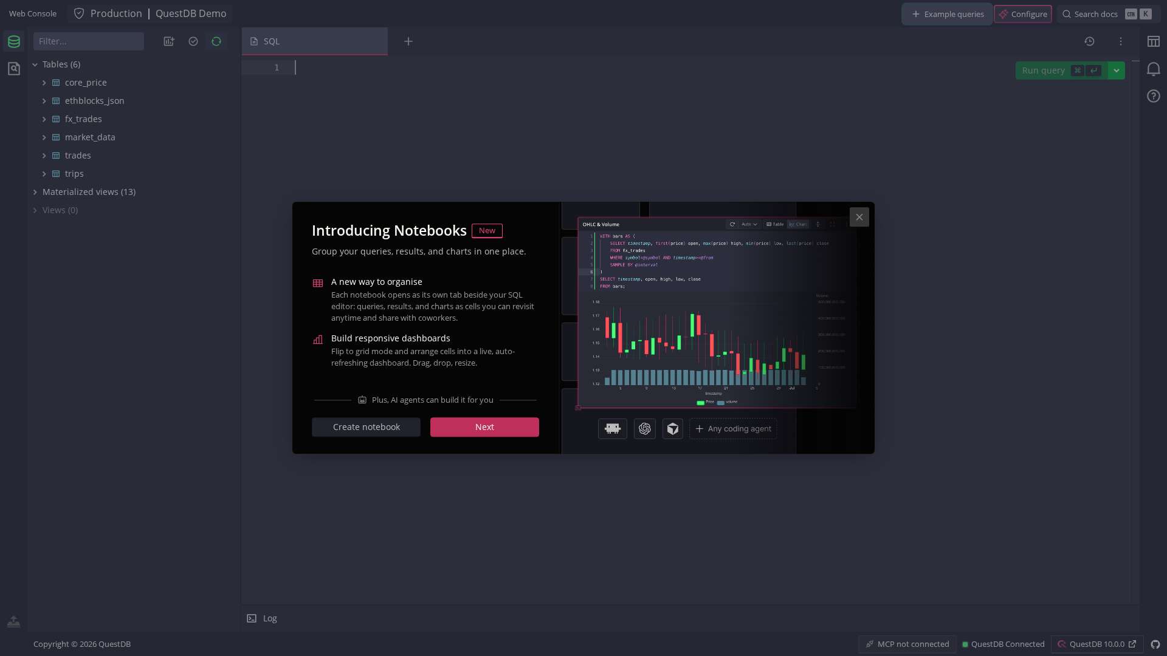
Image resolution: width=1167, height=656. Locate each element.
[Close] (859, 217)
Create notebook (366, 427)
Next (484, 427)
